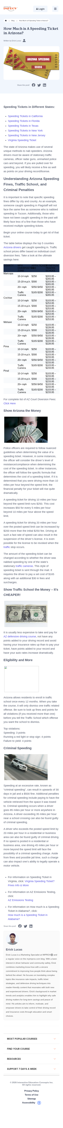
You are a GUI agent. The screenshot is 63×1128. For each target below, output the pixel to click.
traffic (7, 547)
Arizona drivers (12, 247)
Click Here (10, 403)
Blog (13, 20)
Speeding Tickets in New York (25, 130)
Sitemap (31, 1098)
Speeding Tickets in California (25, 116)
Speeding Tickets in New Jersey (26, 135)
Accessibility (28, 1102)
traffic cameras (24, 566)
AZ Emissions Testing (20, 900)
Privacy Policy (31, 1091)
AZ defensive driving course (20, 636)
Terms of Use (31, 1094)
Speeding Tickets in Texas (23, 125)
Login (41, 8)
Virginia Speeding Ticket (22, 140)
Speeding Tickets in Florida (24, 121)
